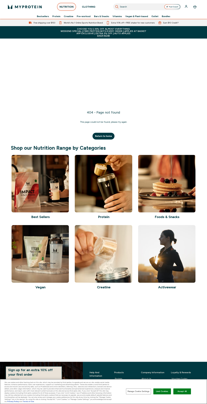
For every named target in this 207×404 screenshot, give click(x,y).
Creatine (68, 16)
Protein (56, 16)
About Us (146, 378)
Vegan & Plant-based (136, 16)
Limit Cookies (162, 391)
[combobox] (147, 6)
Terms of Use (28, 401)
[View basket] (195, 7)
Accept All (182, 391)
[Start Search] (117, 6)
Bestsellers (43, 16)
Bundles (166, 16)
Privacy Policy (13, 401)
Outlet (154, 16)
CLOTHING (88, 6)
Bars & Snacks (101, 16)
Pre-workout (84, 16)
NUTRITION (67, 6)
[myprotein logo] (25, 7)
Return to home (103, 136)
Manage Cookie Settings (138, 391)
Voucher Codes (179, 378)
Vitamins (117, 16)
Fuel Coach (173, 7)
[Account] (186, 7)
